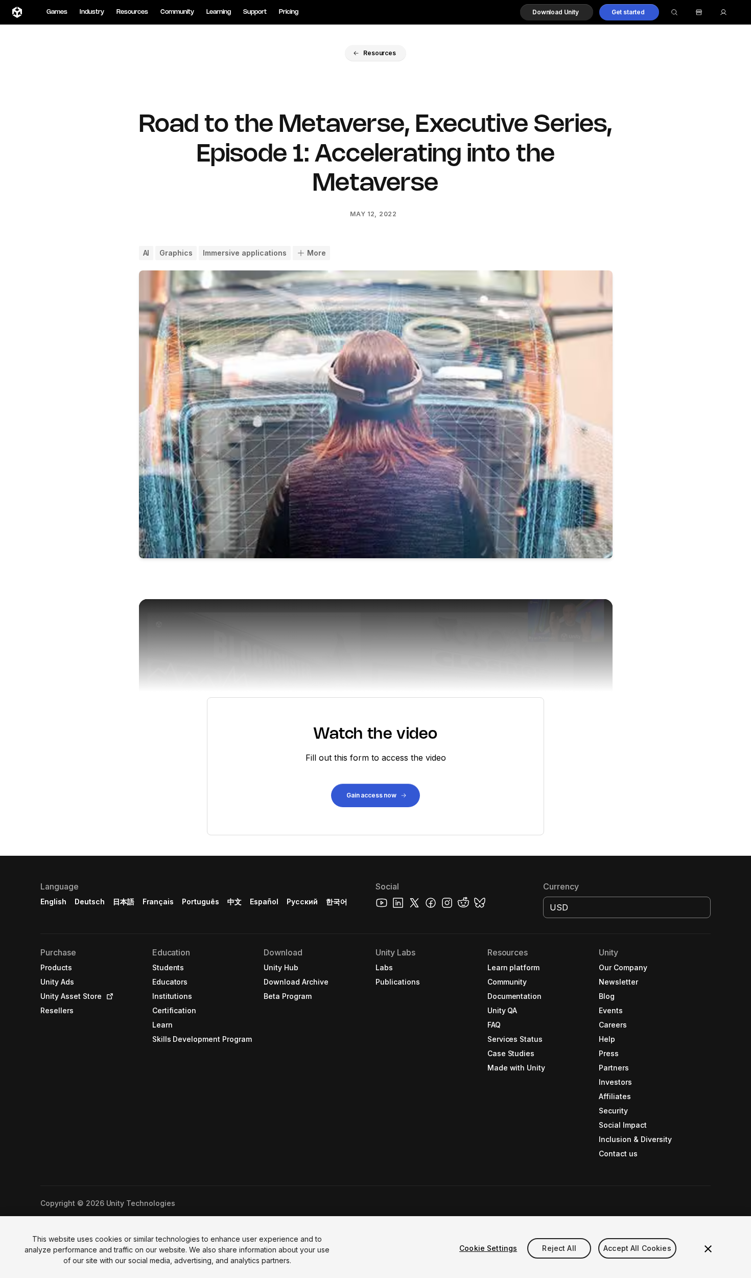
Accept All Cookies (637, 1248)
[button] (556, 12)
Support (255, 12)
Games (56, 12)
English (53, 901)
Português (200, 901)
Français (158, 901)
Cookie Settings (488, 1248)
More (316, 252)
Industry (92, 12)
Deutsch (90, 901)
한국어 (336, 901)
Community (177, 12)
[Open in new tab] (108, 996)
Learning (218, 12)
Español (264, 901)
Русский (302, 901)
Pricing (288, 12)
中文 (234, 901)
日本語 (123, 901)
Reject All (559, 1248)
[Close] (708, 1249)
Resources (132, 12)
